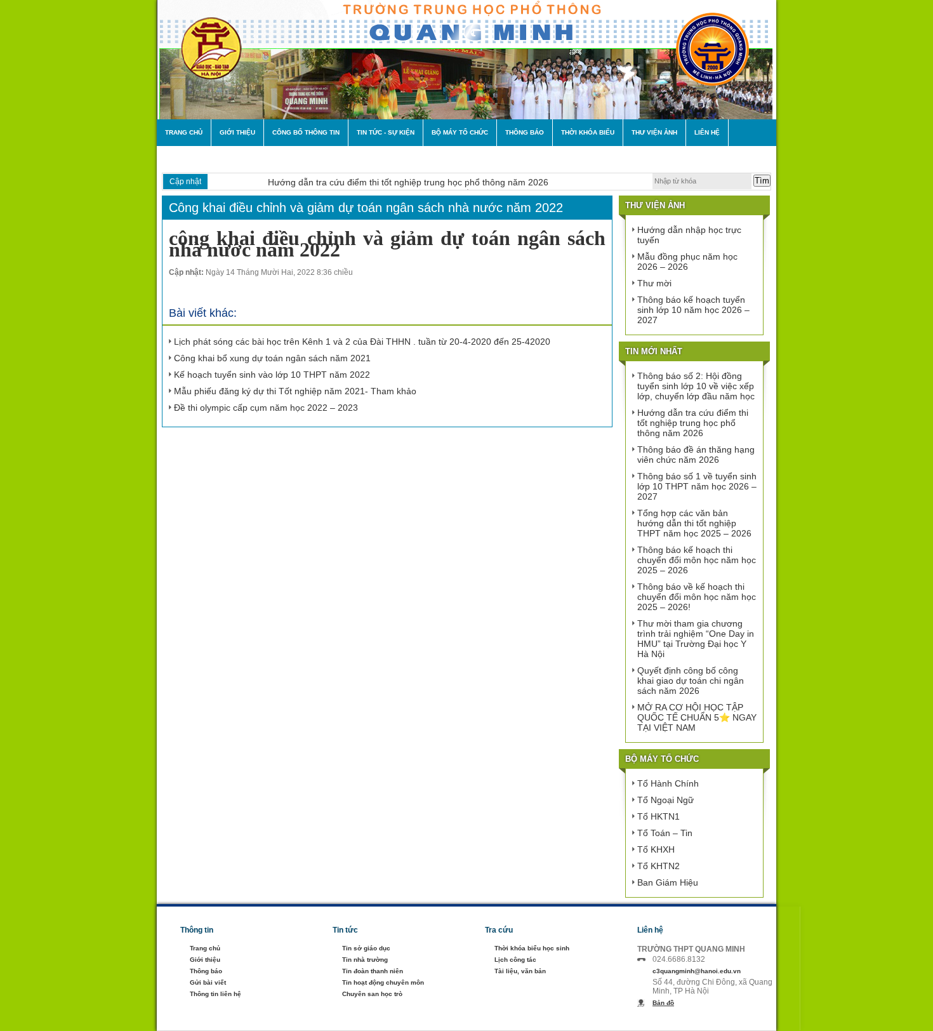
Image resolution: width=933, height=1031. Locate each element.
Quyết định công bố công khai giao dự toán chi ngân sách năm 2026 (690, 680)
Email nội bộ (187, 159)
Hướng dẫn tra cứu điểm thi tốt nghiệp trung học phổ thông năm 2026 (408, 182)
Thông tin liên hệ (215, 993)
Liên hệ (707, 132)
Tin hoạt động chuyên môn (383, 982)
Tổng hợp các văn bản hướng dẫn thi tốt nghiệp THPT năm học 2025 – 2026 (694, 523)
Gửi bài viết (208, 982)
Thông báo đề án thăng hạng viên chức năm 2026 (696, 454)
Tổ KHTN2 (658, 866)
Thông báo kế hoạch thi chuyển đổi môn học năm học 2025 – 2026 (696, 560)
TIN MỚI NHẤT (653, 351)
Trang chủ (183, 132)
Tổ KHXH (656, 849)
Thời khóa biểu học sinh (531, 948)
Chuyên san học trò (372, 993)
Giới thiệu (237, 132)
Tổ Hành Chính (668, 783)
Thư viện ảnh (654, 132)
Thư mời (654, 283)
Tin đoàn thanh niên (372, 971)
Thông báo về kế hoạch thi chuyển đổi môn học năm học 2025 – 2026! (696, 597)
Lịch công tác (515, 959)
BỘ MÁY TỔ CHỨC (662, 759)
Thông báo (524, 132)
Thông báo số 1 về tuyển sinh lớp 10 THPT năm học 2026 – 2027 (697, 486)
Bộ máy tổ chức (460, 132)
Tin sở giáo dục (366, 948)
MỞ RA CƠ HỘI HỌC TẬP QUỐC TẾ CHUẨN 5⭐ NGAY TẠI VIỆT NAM (697, 717)
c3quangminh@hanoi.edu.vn (696, 971)
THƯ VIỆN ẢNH (655, 205)
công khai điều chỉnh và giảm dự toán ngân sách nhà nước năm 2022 (387, 244)
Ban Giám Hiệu (667, 882)
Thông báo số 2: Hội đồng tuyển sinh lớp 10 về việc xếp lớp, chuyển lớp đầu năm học (696, 386)
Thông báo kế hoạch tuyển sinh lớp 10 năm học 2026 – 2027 (693, 310)
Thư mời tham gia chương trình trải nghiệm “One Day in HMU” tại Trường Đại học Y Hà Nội (695, 638)
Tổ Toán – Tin (664, 833)
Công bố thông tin (306, 132)
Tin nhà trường (365, 959)
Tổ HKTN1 (658, 816)
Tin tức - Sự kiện (385, 132)
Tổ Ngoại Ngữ (665, 800)
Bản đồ (663, 1002)
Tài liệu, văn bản (520, 971)
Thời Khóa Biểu (587, 132)
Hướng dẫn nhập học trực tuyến (689, 235)
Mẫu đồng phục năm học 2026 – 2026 (687, 261)
